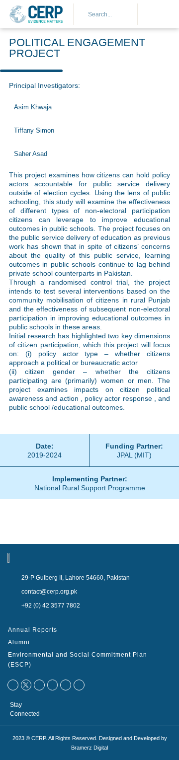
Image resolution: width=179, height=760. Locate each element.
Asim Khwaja (33, 107)
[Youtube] (52, 685)
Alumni (19, 642)
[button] (154, 14)
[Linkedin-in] (39, 685)
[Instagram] (79, 685)
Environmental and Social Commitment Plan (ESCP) (77, 659)
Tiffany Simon (34, 130)
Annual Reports (32, 629)
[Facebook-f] (12, 685)
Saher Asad (30, 154)
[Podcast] (65, 685)
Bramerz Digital (89, 748)
